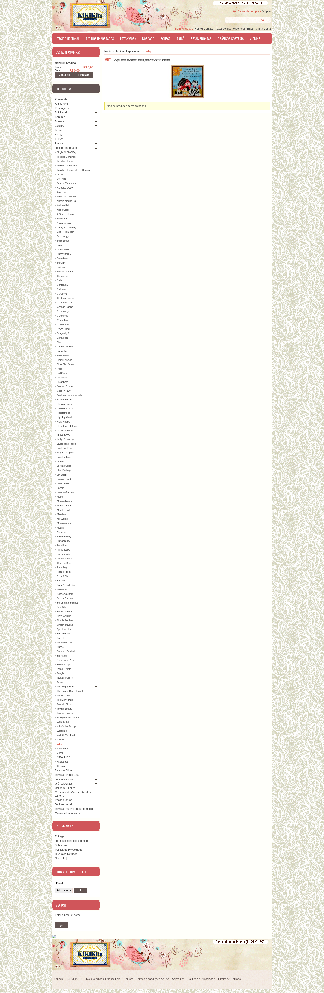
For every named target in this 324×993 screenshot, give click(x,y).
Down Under (63, 329)
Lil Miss (61, 461)
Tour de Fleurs (65, 704)
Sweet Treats (64, 669)
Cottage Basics (65, 307)
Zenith (60, 752)
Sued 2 (60, 638)
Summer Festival (66, 651)
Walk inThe (63, 722)
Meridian (61, 514)
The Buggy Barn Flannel (70, 691)
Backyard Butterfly (67, 227)
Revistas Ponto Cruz (67, 774)
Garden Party (64, 390)
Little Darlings (64, 470)
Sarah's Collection (66, 585)
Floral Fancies (64, 360)
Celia (59, 280)
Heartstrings (63, 413)
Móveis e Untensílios (67, 813)
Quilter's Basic (64, 563)
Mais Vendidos (95, 979)
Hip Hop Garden (65, 417)
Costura (59, 125)
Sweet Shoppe (64, 664)
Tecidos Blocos (65, 161)
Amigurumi (61, 103)
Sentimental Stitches (67, 602)
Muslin (60, 527)
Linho (60, 174)
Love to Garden (65, 492)
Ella (59, 342)
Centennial (62, 284)
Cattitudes (62, 276)
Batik (59, 245)
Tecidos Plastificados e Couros (73, 170)
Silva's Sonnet (64, 611)
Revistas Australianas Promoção (74, 808)
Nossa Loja (62, 858)
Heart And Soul (65, 408)
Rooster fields (64, 571)
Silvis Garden (64, 616)
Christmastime (64, 302)
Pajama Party (64, 536)
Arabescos (63, 761)
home (198, 28)
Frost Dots (62, 382)
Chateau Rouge (65, 298)
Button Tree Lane (66, 271)
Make (60, 496)
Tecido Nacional (68, 38)
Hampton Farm (65, 399)
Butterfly (61, 262)
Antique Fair (63, 205)
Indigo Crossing (65, 439)
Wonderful (62, 748)
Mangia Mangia (65, 501)
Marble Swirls (64, 510)
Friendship (62, 377)
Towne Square (64, 708)
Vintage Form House (68, 717)
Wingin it (61, 739)
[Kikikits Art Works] (84, 15)
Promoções (62, 108)
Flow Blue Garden (66, 364)
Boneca (165, 38)
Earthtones (63, 337)
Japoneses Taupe (66, 443)
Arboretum (62, 218)
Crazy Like (63, 320)
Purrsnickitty (63, 541)
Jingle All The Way (66, 152)
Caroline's (62, 293)
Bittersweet (63, 249)
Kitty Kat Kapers (65, 452)
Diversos (62, 178)
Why (59, 744)
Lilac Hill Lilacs (64, 457)
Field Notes (63, 355)
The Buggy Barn (65, 686)
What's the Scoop (66, 726)
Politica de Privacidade (68, 849)
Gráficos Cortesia (231, 38)
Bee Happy (63, 236)
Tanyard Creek (65, 677)
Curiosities (62, 315)
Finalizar (83, 74)
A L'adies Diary (65, 187)
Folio (59, 368)
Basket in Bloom (65, 231)
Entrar (250, 28)
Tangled (61, 673)
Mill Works (62, 518)
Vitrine (255, 38)
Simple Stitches (65, 620)
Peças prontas (201, 38)
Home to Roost (65, 430)
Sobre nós (61, 845)
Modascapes (64, 523)
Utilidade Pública (65, 788)
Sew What (62, 607)
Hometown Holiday (67, 426)
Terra (60, 682)
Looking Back (64, 479)
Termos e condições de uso (71, 840)
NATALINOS (63, 757)
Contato (208, 28)
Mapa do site (223, 28)
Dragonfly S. (63, 333)
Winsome (62, 730)
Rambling (62, 567)
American (62, 192)
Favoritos (238, 28)
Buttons (61, 267)
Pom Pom (62, 545)
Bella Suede (63, 240)
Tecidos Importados (100, 38)
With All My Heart (66, 735)
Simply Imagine (65, 624)
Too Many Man (65, 699)
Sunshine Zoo (64, 642)
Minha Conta (263, 28)
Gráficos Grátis (64, 783)
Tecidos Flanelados (67, 165)
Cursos (59, 139)
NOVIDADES (75, 979)
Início (107, 51)
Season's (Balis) (65, 594)
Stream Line (63, 633)
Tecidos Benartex (66, 156)
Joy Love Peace (65, 448)
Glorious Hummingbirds (69, 395)
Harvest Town (64, 404)
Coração (61, 766)
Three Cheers (64, 695)
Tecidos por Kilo (64, 804)
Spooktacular (64, 629)
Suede (60, 647)
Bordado (148, 38)
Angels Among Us (66, 201)
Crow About (63, 324)
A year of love (64, 223)
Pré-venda (61, 99)
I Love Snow (63, 435)
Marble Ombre (64, 505)
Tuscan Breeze (65, 713)
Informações (65, 825)
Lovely (60, 488)
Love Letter (63, 483)
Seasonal (62, 589)
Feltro (58, 130)
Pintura (59, 143)
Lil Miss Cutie (64, 465)
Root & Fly (62, 576)
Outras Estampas (66, 183)
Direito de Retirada (66, 854)
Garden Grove (65, 386)
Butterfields (63, 258)
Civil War (61, 289)
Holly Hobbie (63, 421)
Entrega (59, 836)
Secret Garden (65, 598)
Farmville (62, 351)
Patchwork (128, 38)
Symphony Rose (66, 660)
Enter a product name (68, 915)
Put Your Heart (65, 558)
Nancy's (61, 532)
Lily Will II (62, 474)
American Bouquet (66, 196)
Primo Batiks (63, 549)
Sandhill (61, 580)
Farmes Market (65, 346)
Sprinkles (62, 655)
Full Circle (62, 373)
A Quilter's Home (66, 214)
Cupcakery (63, 311)
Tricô (180, 38)
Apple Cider (63, 209)
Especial (59, 979)
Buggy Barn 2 (64, 254)
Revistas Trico (63, 770)
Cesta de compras (249, 11)
